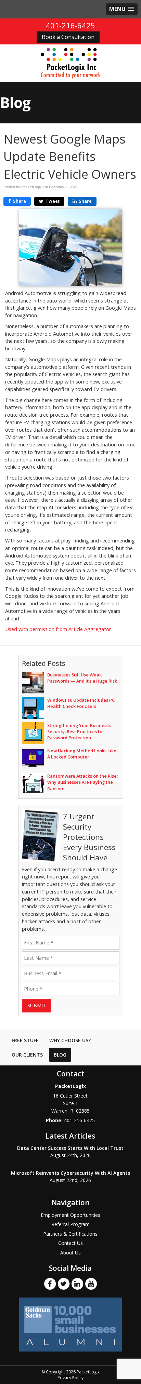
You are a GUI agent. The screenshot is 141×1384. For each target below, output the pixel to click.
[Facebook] (50, 1283)
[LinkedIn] (77, 1283)
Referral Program (70, 1224)
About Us (70, 1252)
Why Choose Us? (70, 1040)
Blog (60, 1054)
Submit (36, 1005)
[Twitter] (63, 1283)
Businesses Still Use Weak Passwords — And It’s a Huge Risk (82, 678)
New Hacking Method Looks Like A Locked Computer (81, 754)
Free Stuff (25, 1040)
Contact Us (70, 1243)
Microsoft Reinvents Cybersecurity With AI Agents (70, 1173)
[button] (122, 9)
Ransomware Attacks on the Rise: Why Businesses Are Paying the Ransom (82, 782)
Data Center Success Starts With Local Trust (70, 1148)
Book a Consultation (68, 37)
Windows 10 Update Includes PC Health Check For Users (81, 703)
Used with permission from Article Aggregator (58, 629)
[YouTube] (91, 1283)
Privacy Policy (70, 1378)
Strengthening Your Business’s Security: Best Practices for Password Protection (79, 731)
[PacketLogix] (71, 63)
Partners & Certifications (70, 1234)
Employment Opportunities (70, 1215)
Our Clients (27, 1054)
